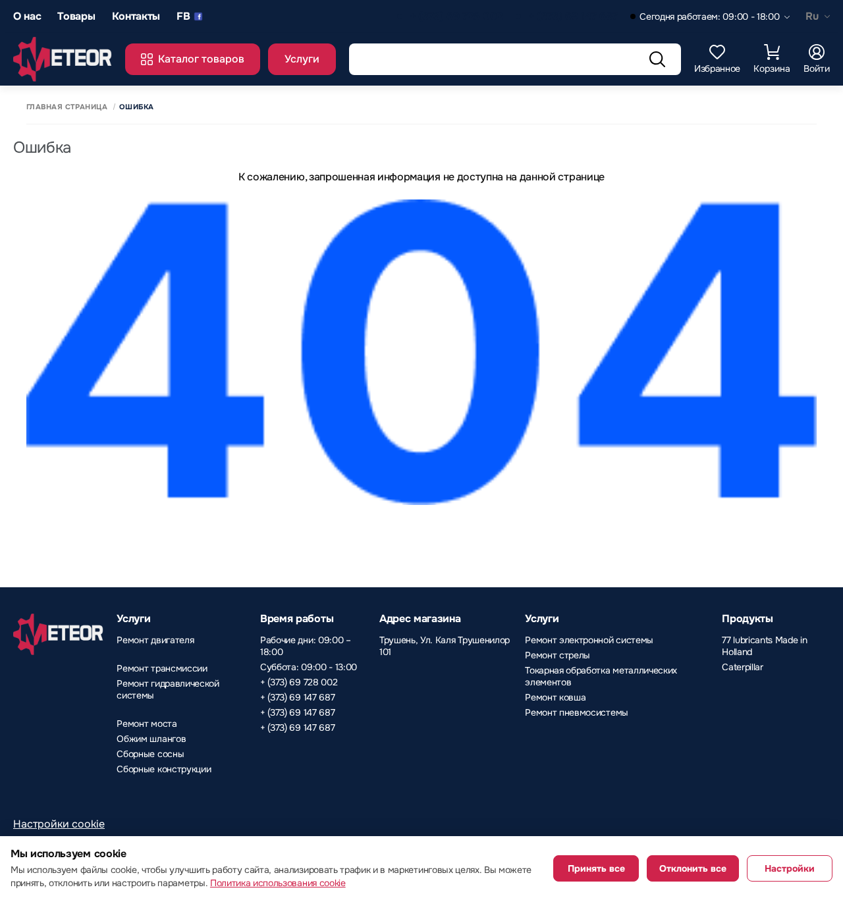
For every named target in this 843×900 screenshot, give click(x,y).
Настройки (790, 868)
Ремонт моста (147, 723)
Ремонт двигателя (155, 640)
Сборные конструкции (164, 769)
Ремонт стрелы (557, 655)
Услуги (302, 59)
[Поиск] (657, 59)
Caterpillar (742, 667)
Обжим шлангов (151, 739)
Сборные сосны (150, 754)
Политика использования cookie (278, 883)
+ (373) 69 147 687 (572, 16)
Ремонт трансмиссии (162, 668)
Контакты (136, 16)
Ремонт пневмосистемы (576, 712)
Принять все (596, 868)
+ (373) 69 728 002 (456, 16)
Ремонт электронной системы (589, 640)
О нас (27, 16)
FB (183, 16)
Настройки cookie (59, 824)
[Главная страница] (62, 59)
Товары (76, 16)
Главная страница (66, 107)
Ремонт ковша (555, 697)
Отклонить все (692, 868)
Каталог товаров (201, 59)
